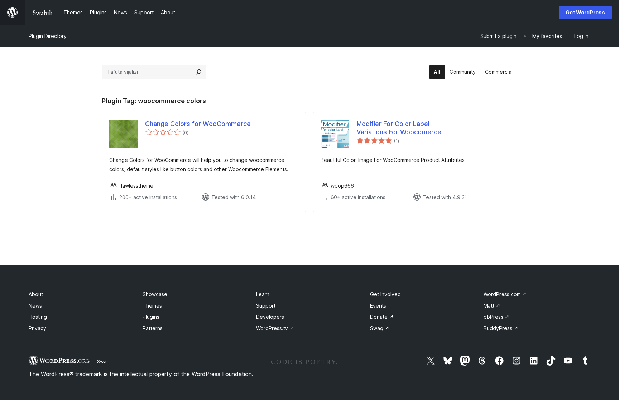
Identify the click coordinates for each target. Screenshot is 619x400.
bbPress (496, 317)
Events (378, 306)
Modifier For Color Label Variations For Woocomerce (398, 128)
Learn (262, 294)
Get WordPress (585, 12)
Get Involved (385, 294)
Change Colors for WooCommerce (198, 123)
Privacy (37, 328)
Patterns (153, 328)
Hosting (38, 317)
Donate (382, 317)
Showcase (155, 294)
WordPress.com (505, 294)
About (36, 294)
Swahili (105, 361)
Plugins (151, 317)
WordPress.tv (275, 328)
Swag (379, 328)
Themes (152, 306)
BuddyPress (501, 328)
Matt (492, 306)
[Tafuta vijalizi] (199, 72)
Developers (270, 317)
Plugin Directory (48, 36)
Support (265, 306)
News (35, 306)
